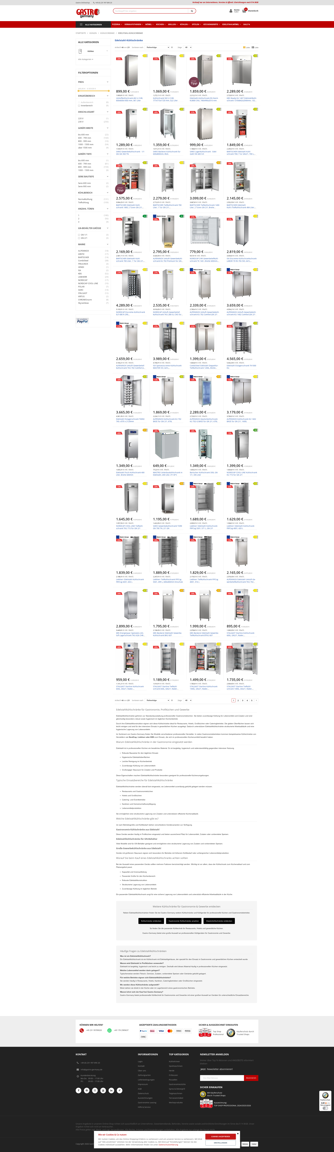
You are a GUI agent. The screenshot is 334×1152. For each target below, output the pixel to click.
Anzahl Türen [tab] (86, 208)
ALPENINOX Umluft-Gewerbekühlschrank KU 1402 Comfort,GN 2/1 (241, 313)
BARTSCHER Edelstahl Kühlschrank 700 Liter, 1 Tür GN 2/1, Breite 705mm (130, 260)
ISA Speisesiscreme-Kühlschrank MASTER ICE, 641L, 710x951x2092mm (167, 367)
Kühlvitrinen (174, 1061)
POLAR (81, 286)
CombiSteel (83, 260)
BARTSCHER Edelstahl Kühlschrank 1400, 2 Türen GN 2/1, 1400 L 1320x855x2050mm (129, 207)
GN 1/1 (83, 234)
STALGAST (82, 293)
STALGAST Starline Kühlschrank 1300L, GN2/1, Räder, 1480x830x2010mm (203, 688)
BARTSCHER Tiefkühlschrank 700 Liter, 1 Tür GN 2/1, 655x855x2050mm (167, 207)
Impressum (143, 1084)
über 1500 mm (85, 147)
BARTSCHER (83, 257)
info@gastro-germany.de (91, 1069)
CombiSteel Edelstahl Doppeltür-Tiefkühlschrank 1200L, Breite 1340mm (204, 367)
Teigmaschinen (175, 1093)
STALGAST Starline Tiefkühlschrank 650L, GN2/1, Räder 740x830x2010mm (165, 688)
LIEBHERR (82, 277)
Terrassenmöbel (176, 1098)
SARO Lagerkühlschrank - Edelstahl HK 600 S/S (203, 152)
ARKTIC (81, 254)
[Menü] (329, 1092)
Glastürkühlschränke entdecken (219, 921)
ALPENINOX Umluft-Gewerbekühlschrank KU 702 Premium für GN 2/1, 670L (168, 260)
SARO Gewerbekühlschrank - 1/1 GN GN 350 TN (130, 152)
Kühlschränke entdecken (151, 921)
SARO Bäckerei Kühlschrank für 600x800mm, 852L (166, 152)
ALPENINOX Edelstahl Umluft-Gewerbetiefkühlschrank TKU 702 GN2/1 (241, 581)
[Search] (192, 11)
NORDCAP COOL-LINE (88, 283)
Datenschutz (143, 1093)
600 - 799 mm (84, 138)
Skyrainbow (83, 303)
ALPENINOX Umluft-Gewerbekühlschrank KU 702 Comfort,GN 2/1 (204, 313)
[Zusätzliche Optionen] (82, 319)
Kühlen (93, 33)
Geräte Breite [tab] (85, 128)
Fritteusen (173, 1075)
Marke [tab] (81, 244)
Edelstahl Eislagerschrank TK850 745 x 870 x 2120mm (130, 420)
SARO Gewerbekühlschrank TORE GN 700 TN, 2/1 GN (167, 527)
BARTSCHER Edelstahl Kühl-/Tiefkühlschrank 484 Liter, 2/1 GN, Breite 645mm (241, 207)
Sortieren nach (137, 47)
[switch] (325, 1108)
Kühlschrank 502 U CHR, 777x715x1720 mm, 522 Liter (165, 99)
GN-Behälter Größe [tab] (89, 228)
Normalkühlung (85, 199)
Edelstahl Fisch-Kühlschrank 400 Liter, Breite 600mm (130, 473)
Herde (171, 1070)
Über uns (142, 1070)
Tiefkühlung (83, 202)
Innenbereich (86, 105)
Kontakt (141, 1066)
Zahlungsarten (144, 1075)
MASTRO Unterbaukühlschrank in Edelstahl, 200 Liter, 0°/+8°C (167, 473)
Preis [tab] (81, 82)
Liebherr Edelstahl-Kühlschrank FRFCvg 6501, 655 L (130, 580)
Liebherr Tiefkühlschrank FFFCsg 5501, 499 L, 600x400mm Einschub (168, 580)
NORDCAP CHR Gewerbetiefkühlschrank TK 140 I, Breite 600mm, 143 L (204, 260)
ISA (79, 270)
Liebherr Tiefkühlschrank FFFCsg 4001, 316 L (204, 580)
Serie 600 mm (84, 183)
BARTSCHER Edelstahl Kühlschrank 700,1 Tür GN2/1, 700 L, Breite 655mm (240, 154)
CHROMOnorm (85, 299)
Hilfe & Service (144, 1107)
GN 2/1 (83, 238)
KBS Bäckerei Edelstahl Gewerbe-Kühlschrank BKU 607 (167, 634)
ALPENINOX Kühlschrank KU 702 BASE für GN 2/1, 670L (167, 420)
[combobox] (150, 10)
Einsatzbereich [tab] (86, 96)
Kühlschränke (107, 33)
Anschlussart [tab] (86, 112)
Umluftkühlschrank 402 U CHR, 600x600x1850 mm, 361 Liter (129, 99)
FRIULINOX (83, 263)
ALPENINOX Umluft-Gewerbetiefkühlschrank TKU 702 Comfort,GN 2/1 (130, 367)
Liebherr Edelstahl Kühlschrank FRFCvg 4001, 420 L (240, 527)
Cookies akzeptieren (220, 1137)
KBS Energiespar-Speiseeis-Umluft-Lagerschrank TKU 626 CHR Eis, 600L (130, 635)
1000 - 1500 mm (85, 144)
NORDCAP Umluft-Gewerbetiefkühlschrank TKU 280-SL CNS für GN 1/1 (167, 314)
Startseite (81, 33)
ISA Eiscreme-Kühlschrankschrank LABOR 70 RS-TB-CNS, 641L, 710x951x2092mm (242, 260)
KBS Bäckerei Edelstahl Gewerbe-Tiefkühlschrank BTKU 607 (204, 634)
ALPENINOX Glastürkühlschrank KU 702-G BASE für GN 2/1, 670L (203, 420)
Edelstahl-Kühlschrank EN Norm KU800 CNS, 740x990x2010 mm (204, 99)
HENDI (81, 267)
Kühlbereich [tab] (85, 192)
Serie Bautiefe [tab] (86, 176)
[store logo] (92, 13)
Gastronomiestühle (177, 1084)
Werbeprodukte (176, 1102)
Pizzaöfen (173, 1079)
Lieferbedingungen (146, 1079)
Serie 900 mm (84, 186)
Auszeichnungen (145, 1098)
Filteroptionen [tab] (88, 72)
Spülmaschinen (176, 1066)
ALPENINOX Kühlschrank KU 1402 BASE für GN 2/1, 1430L (241, 420)
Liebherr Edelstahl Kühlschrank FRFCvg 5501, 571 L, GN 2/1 (203, 527)
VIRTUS (81, 296)
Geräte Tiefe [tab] (85, 154)
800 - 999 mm (84, 141)
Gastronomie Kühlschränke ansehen (184, 921)
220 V (80, 118)
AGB (140, 1089)
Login (140, 1061)
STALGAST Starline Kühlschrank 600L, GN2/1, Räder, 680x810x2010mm (240, 635)
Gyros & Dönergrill (177, 1089)
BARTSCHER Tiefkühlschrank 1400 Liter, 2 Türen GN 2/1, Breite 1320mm (204, 207)
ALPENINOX (83, 250)
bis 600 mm (83, 134)
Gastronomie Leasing (147, 1102)
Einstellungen (220, 1143)
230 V (80, 121)
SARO (80, 290)
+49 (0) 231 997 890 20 (90, 1063)
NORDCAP (82, 280)
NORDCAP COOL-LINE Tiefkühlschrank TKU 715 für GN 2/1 (129, 527)
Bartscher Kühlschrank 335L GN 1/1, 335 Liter (204, 473)
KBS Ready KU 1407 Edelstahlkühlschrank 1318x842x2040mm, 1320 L (242, 100)
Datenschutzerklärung (168, 1144)
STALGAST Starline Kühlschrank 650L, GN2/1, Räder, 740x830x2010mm (130, 688)
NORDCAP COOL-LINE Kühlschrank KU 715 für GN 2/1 (242, 473)
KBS (80, 273)
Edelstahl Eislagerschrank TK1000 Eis (241, 366)
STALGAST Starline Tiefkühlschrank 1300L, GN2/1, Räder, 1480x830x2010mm (239, 688)
